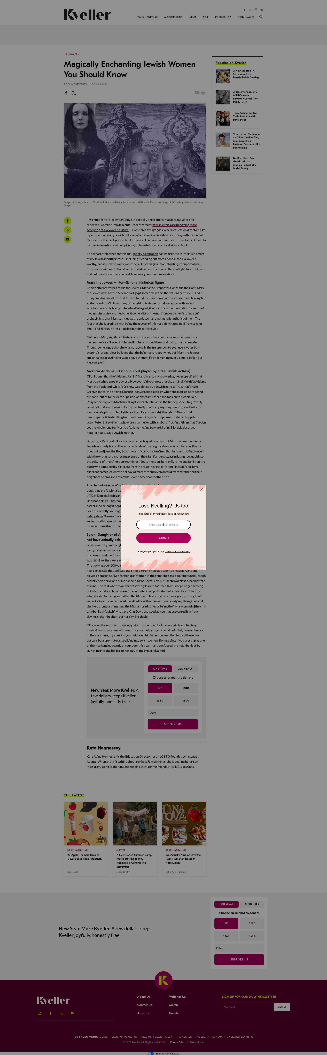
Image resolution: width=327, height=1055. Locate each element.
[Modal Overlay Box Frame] (163, 527)
